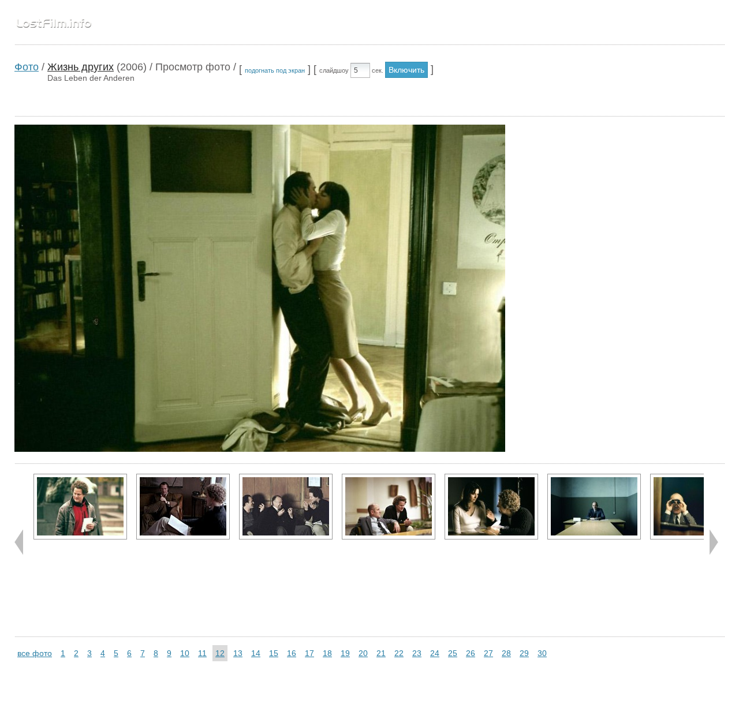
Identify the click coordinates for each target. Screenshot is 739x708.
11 (202, 653)
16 (291, 653)
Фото (26, 67)
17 (309, 653)
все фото (34, 653)
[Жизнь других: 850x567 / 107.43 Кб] (80, 506)
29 (524, 653)
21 (381, 653)
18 (327, 653)
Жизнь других (80, 67)
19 (345, 653)
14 (255, 653)
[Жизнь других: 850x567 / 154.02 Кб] (286, 506)
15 (273, 653)
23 (416, 653)
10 (184, 653)
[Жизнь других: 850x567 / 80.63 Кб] (594, 506)
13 (237, 653)
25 (452, 653)
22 (399, 653)
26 (470, 653)
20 (363, 653)
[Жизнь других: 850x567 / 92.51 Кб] (491, 506)
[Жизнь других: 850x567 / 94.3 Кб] (388, 506)
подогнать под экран (275, 70)
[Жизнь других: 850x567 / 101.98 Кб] (183, 506)
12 (220, 653)
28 (506, 653)
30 (542, 653)
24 (434, 653)
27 (488, 653)
